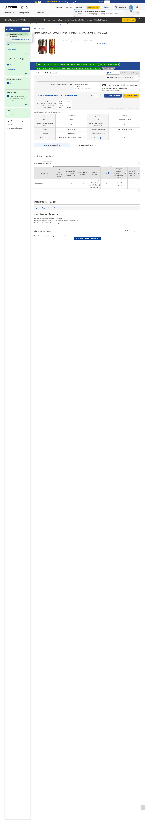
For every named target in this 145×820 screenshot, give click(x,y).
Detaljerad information (88, 145)
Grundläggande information (47, 208)
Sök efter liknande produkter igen (88, 239)
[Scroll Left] (54, 166)
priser (136, 108)
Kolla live (69, 107)
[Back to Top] (143, 807)
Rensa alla (26, 29)
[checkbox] (17, 44)
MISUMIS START (9, 24)
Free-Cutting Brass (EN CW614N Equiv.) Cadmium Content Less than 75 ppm (18, 99)
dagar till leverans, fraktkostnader (123, 108)
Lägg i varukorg (132, 96)
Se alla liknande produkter (132, 231)
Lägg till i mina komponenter (48, 95)
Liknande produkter (70, 95)
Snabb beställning (114, 96)
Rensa (26, 53)
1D (10, 65)
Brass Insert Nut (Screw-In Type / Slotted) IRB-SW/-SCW (60, 24)
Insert (27, 24)
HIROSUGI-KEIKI (39, 29)
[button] (107, 1)
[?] (101, 138)
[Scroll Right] (111, 166)
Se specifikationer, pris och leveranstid (19, 39)
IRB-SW (11, 114)
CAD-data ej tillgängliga (131, 73)
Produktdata (114, 73)
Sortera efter (125, 173)
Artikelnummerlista (53, 145)
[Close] (131, 11)
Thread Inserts (36, 24)
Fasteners (20, 24)
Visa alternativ (11, 49)
